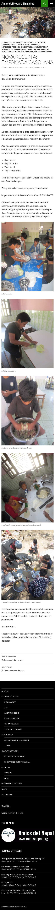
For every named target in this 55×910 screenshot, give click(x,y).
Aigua (7, 745)
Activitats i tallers (9, 697)
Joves (4, 789)
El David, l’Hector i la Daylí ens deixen (18, 890)
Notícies (5, 691)
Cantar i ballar (11, 724)
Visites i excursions (13, 729)
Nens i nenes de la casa (12, 52)
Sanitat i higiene (11, 713)
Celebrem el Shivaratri (12, 658)
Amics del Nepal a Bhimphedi (18, 3)
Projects (5, 767)
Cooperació (7, 735)
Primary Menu (51, 3)
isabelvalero (40, 67)
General (29, 52)
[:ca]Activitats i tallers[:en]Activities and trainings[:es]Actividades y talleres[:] (23, 43)
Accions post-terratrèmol (16, 740)
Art (6, 707)
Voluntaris (6, 794)
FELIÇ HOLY (7, 882)
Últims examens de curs (12, 669)
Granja (7, 773)
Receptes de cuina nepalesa (16, 762)
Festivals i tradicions (14, 756)
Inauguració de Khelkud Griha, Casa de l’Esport (22, 858)
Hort (6, 778)
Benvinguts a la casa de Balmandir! (17, 874)
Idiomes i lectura (12, 718)
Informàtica (10, 702)
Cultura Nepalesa (43, 52)
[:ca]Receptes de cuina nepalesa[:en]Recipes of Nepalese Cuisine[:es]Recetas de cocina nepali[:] (25, 48)
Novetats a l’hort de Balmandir (15, 866)
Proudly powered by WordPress (13, 906)
